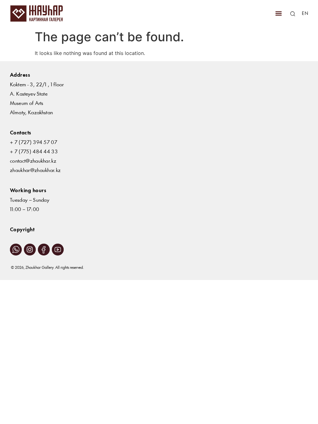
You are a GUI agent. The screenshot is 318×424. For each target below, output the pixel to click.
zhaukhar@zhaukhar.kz (35, 170)
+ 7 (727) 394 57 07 (33, 142)
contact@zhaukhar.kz (33, 161)
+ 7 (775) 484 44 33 (34, 152)
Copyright (22, 229)
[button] (278, 13)
